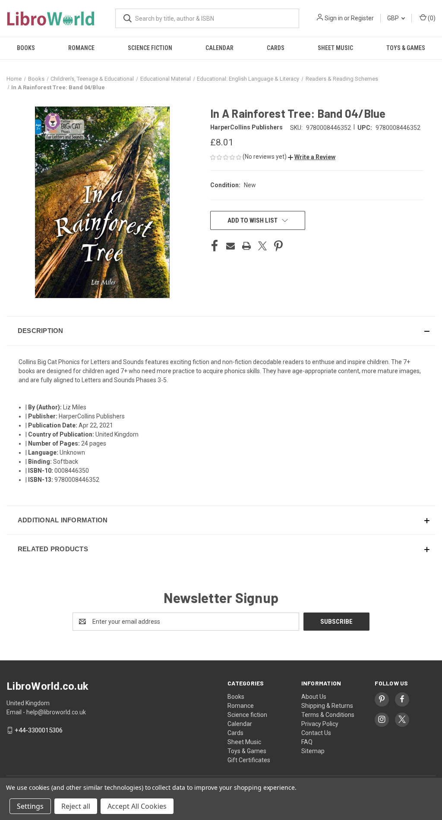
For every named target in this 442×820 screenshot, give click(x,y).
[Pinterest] (278, 246)
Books (26, 47)
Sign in (334, 18)
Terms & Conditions (327, 714)
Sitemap (313, 751)
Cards (275, 47)
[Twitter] (262, 246)
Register (362, 18)
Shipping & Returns (327, 705)
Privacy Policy (319, 723)
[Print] (246, 246)
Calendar (219, 47)
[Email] (230, 246)
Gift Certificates (248, 760)
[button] (311, 157)
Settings (30, 806)
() (431, 18)
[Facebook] (214, 246)
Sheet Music (335, 47)
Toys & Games (405, 47)
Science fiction (150, 47)
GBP (393, 18)
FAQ (307, 741)
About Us (313, 696)
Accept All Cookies (137, 806)
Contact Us (316, 732)
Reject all (75, 806)
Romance (81, 47)
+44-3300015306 (39, 730)
